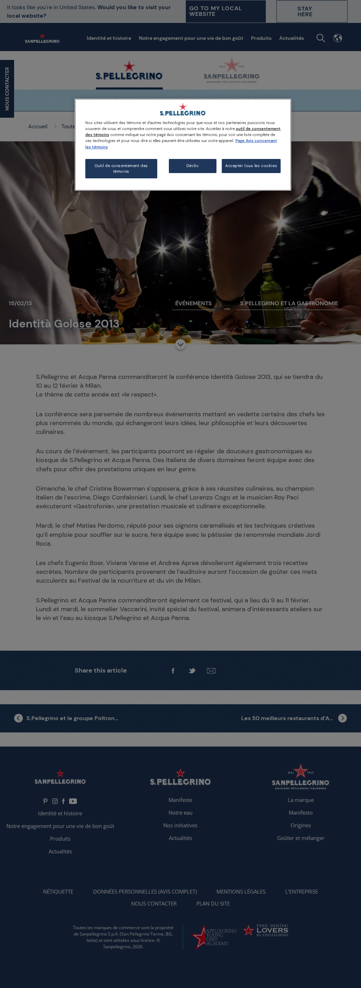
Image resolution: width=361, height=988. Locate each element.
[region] (183, 145)
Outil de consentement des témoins (121, 168)
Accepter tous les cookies (251, 165)
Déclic (192, 165)
